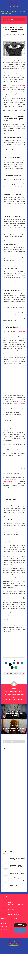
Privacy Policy (4, 926)
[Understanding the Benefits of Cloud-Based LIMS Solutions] (5, 865)
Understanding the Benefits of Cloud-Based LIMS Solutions (16, 866)
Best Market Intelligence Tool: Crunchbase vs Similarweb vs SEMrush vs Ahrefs (17, 912)
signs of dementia (20, 401)
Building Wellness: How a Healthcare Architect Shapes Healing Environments (17, 859)
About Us (3, 923)
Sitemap (3, 933)
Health (6, 11)
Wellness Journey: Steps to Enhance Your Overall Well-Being (17, 879)
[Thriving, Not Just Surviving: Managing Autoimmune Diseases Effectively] (5, 886)
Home (2, 11)
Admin (14, 688)
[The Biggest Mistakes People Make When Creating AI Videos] (4, 904)
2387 (23, 34)
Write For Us (4, 929)
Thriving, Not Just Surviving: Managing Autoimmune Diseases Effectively (17, 886)
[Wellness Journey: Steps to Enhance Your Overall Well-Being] (5, 879)
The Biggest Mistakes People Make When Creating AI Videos (17, 905)
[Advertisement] (14, 380)
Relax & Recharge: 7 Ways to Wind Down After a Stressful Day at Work (17, 873)
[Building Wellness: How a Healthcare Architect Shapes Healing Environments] (5, 859)
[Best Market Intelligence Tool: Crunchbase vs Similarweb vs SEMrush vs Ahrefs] (4, 911)
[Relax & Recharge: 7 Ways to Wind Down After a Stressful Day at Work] (5, 872)
